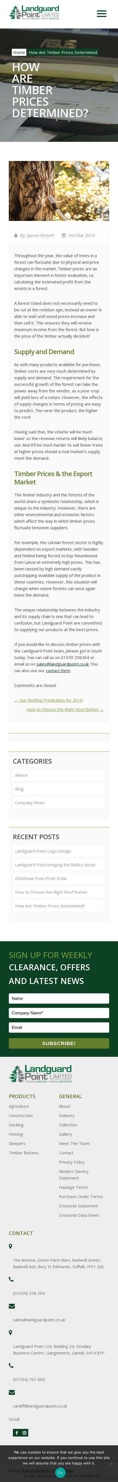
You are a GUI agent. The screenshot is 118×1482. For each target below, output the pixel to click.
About (64, 1106)
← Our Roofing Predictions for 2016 (48, 700)
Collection (68, 1124)
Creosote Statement (78, 1205)
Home (19, 52)
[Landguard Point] (40, 13)
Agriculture (19, 1106)
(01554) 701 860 (29, 1379)
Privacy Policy (72, 1162)
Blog (19, 789)
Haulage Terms (73, 1187)
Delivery (67, 1115)
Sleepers (17, 1143)
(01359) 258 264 (29, 1293)
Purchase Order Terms (81, 1196)
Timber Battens (24, 1152)
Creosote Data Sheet (79, 1215)
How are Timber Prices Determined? (50, 905)
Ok (60, 1473)
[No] (111, 1463)
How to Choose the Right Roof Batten (51, 892)
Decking (16, 1124)
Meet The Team (74, 1143)
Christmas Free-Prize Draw (41, 878)
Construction (21, 1115)
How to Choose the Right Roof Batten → (65, 709)
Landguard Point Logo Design (43, 851)
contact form (58, 670)
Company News (30, 802)
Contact (66, 1152)
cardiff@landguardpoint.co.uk (40, 1406)
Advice (21, 775)
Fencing (16, 1134)
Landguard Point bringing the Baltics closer (55, 864)
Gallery (65, 1134)
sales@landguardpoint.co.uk (62, 664)
